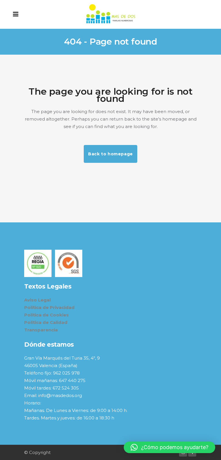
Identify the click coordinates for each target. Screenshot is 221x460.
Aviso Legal (37, 300)
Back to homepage (110, 153)
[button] (169, 447)
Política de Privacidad (49, 307)
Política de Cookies (46, 315)
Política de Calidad (45, 322)
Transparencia (41, 330)
